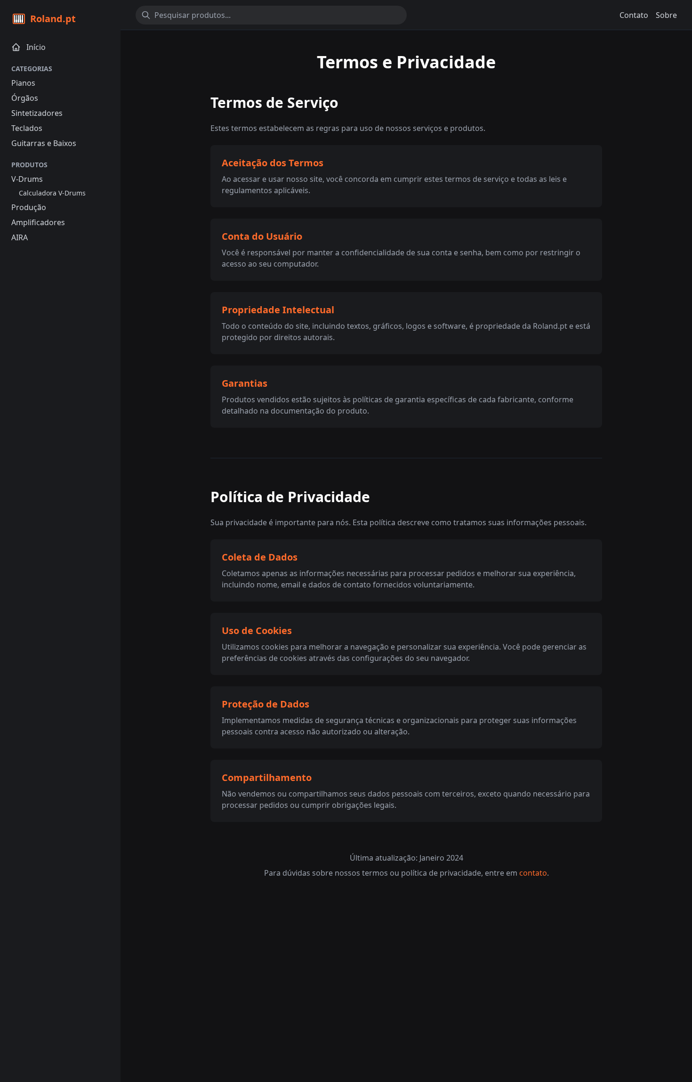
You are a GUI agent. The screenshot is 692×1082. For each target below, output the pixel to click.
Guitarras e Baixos (43, 143)
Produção (28, 207)
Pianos (23, 83)
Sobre (666, 15)
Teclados (26, 128)
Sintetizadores (37, 113)
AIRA (19, 237)
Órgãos (24, 98)
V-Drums (27, 179)
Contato (634, 15)
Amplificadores (38, 222)
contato (533, 873)
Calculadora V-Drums (52, 192)
